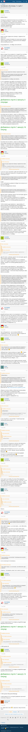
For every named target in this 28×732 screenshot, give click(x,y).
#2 (26, 34)
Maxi (5, 30)
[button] (1, 1)
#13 (26, 463)
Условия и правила (5, 727)
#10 (26, 370)
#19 (26, 653)
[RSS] (5, 728)
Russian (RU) (4, 725)
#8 (26, 329)
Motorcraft (7, 701)
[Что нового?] (24, 1)
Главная (2, 728)
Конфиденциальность (14, 727)
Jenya (5, 366)
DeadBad (3, 7)
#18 (26, 606)
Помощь (21, 727)
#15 (26, 516)
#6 (26, 241)
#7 (26, 312)
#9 (26, 342)
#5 (26, 156)
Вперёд (14, 711)
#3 (26, 52)
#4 (26, 67)
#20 (26, 705)
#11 (26, 403)
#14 (26, 493)
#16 (26, 552)
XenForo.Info (9, 730)
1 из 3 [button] (10, 711)
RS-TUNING (7, 47)
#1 (26, 15)
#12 (26, 427)
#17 (26, 577)
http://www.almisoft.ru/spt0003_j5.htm (16, 387)
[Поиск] (26, 1)
